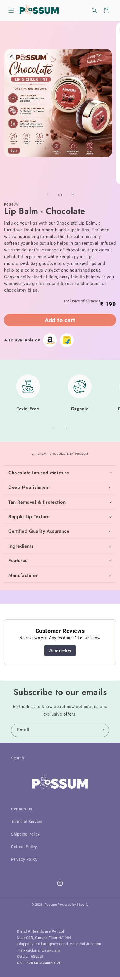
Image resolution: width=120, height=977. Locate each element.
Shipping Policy (25, 834)
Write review (60, 650)
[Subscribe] (102, 730)
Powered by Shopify (73, 905)
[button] (11, 10)
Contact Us (21, 809)
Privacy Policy (24, 859)
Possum (51, 905)
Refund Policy (24, 846)
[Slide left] (48, 194)
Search (17, 758)
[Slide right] (72, 194)
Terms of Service (26, 821)
